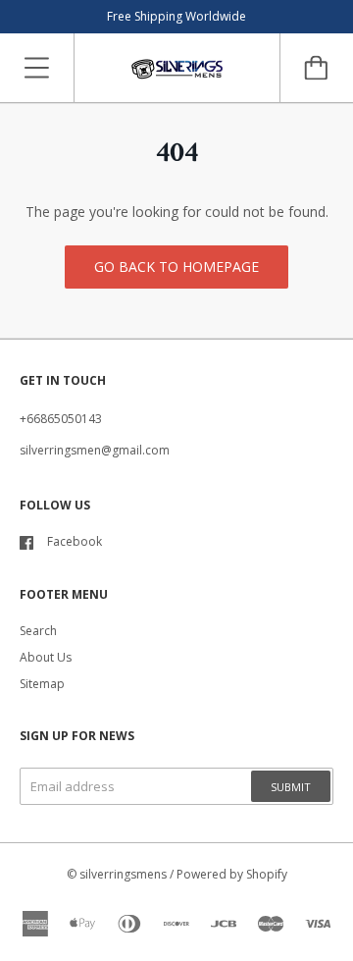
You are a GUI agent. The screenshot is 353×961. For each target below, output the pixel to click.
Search (38, 630)
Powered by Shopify (231, 874)
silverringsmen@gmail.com (95, 450)
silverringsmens (123, 874)
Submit (291, 786)
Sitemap (42, 683)
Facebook (74, 541)
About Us (46, 657)
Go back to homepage (176, 266)
